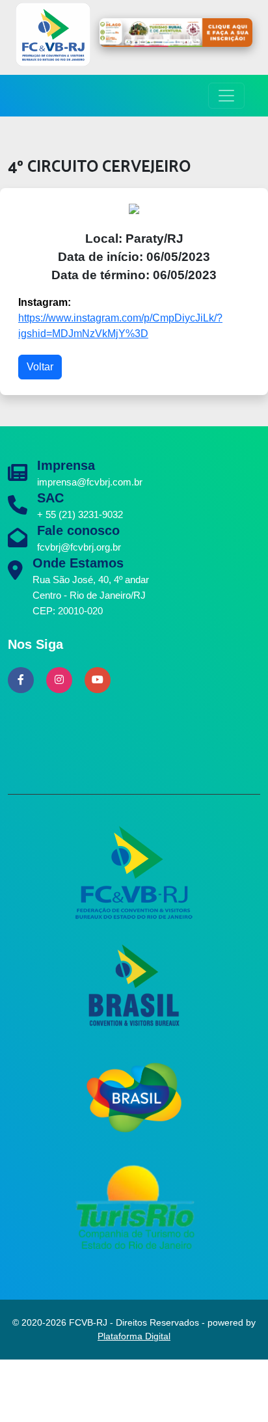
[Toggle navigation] (226, 96)
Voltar (40, 366)
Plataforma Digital (134, 1336)
